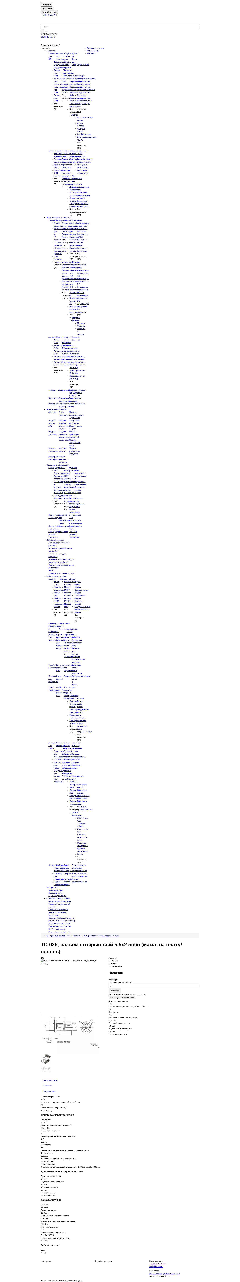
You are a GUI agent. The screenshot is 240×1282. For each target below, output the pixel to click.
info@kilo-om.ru (48, 37)
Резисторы (68, 76)
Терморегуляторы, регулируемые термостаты (77, 392)
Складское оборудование (58, 898)
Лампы (62, 468)
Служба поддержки (103, 1261)
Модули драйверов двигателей (74, 434)
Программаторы (79, 865)
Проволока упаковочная (59, 923)
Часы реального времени (63, 459)
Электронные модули (56, 409)
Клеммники (77, 220)
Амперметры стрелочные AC (83, 273)
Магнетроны (82, 203)
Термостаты (64, 390)
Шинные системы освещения (74, 534)
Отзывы (47, 1085)
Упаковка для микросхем (59, 926)
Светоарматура (66, 526)
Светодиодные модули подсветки (55, 534)
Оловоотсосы (83, 795)
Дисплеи (73, 468)
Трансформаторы (85, 159)
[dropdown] (42, 2)
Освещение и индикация (57, 465)
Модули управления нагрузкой (74, 451)
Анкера (80, 698)
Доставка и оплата (95, 48)
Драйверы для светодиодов (61, 559)
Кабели (51, 579)
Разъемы (52, 220)
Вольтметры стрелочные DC (82, 298)
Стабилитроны (84, 134)
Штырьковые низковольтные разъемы (61, 251)
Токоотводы (69, 687)
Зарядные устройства (58, 562)
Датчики (59, 262)
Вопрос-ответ (49, 1091)
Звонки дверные (55, 890)
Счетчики (60, 337)
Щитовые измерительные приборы (79, 265)
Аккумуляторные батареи (60, 548)
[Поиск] (46, 31)
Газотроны (82, 192)
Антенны (52, 337)
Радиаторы (69, 676)
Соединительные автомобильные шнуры (82, 609)
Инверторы (53, 568)
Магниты (81, 323)
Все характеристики (118, 1034)
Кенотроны (82, 201)
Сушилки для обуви (57, 896)
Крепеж (75, 695)
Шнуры (72, 579)
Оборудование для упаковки (61, 918)
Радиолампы (83, 206)
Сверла (67, 873)
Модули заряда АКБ (52, 423)
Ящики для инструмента (59, 932)
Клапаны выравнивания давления (78, 659)
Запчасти (50, 51)
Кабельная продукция (56, 576)
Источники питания (55, 540)
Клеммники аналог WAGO (82, 242)
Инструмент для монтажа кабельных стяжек (82, 834)
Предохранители (71, 351)
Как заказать (92, 51)
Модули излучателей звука (74, 443)
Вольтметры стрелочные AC (82, 290)
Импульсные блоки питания (61, 565)
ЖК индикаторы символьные (80, 481)
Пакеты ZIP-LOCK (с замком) (61, 921)
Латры (51, 570)
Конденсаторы (78, 76)
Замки (66, 640)
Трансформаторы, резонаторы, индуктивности (80, 153)
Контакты (91, 53)
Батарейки (53, 551)
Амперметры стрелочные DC (83, 281)
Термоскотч (77, 765)
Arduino (51, 412)
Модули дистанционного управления (76, 415)
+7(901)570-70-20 (157, 1264)
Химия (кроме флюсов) (68, 745)
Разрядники (53, 404)
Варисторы (53, 398)
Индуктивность (84, 162)
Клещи (80, 854)
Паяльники (82, 798)
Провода (63, 579)
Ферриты (81, 326)
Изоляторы (77, 640)
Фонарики (63, 531)
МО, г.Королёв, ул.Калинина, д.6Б (164, 1273)
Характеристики (50, 1080)
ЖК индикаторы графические (80, 473)
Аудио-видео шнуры (78, 584)
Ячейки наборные (56, 929)
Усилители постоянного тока (61, 573)
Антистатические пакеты (59, 901)
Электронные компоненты (58, 217)
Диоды (75, 115)
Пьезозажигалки (55, 893)
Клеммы (67, 220)
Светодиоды (54, 468)
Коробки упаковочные (58, 909)
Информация (47, 1261)
